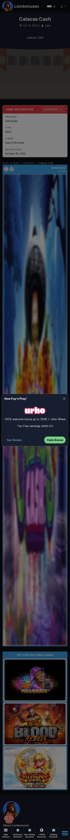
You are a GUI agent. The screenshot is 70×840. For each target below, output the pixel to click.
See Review (14, 440)
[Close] (64, 398)
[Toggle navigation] (65, 833)
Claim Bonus (55, 440)
